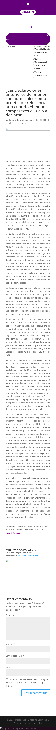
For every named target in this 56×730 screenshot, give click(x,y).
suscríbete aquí (13, 533)
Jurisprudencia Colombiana (21, 120)
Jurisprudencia (41, 75)
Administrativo (41, 52)
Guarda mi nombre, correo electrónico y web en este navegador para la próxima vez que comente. (28, 682)
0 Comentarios (19, 123)
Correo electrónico (15, 656)
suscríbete (28, 12)
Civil (37, 56)
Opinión (38, 59)
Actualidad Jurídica (42, 49)
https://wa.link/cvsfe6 (28, 555)
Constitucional (41, 62)
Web (8, 667)
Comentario (12, 615)
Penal (8, 123)
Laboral (38, 69)
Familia (38, 72)
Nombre (10, 644)
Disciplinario (40, 65)
